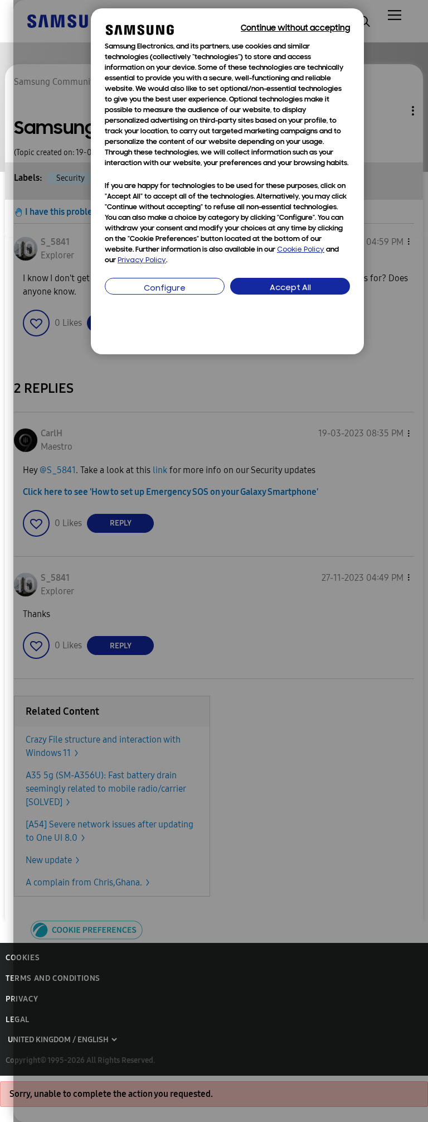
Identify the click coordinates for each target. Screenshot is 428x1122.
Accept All (290, 288)
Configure (165, 289)
